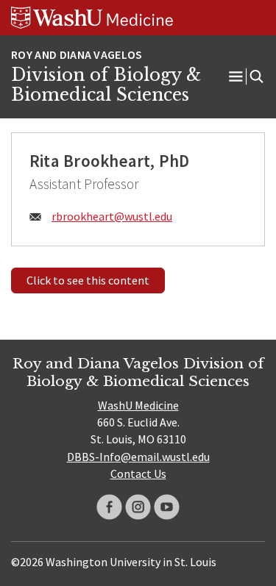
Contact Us (138, 473)
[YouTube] (167, 507)
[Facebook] (109, 507)
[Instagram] (138, 507)
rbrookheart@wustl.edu (112, 216)
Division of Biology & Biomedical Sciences (106, 85)
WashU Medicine (138, 405)
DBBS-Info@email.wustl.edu (138, 456)
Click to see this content (87, 280)
